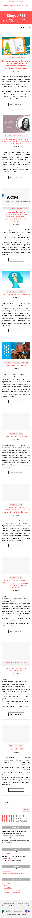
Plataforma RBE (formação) (13, 890)
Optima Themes (21, 914)
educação (21, 291)
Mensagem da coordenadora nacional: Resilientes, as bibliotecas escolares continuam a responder (16, 64)
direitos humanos (16, 433)
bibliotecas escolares (16, 1)
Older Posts (8, 802)
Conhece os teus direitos (16, 365)
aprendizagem (12, 291)
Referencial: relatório (16, 749)
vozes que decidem (9, 9)
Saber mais (14, 842)
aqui (8, 861)
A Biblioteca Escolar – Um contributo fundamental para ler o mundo (16, 141)
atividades (26, 9)
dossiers (19, 9)
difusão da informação (12, 208)
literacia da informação (12, 662)
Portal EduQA (8, 888)
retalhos (25, 5)
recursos (24, 208)
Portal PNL (7, 886)
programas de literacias (12, 5)
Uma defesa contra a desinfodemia (16, 669)
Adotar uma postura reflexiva (16, 294)
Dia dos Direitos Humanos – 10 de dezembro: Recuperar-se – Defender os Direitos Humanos (16, 584)
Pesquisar (26, 809)
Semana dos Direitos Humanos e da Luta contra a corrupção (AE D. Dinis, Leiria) (16, 509)
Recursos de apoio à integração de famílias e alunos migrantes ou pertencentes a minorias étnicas (16, 216)
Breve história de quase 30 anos (13, 873)
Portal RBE (7, 883)
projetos (24, 135)
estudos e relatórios (16, 745)
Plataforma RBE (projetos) (12, 892)
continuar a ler (16, 104)
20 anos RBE (7, 871)
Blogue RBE (16, 15)
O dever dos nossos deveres (16, 436)
